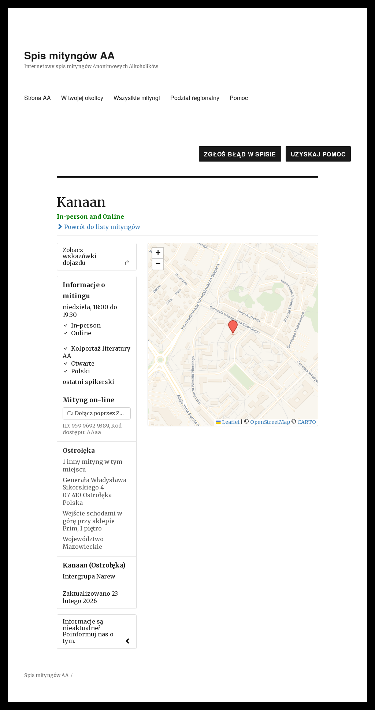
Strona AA (37, 97)
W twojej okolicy (82, 97)
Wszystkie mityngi (137, 97)
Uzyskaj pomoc (318, 154)
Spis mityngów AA (69, 55)
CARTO (306, 422)
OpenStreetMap (270, 422)
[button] (230, 322)
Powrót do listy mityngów (101, 226)
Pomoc (239, 97)
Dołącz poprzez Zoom (102, 413)
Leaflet (230, 422)
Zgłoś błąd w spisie (240, 154)
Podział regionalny (194, 97)
